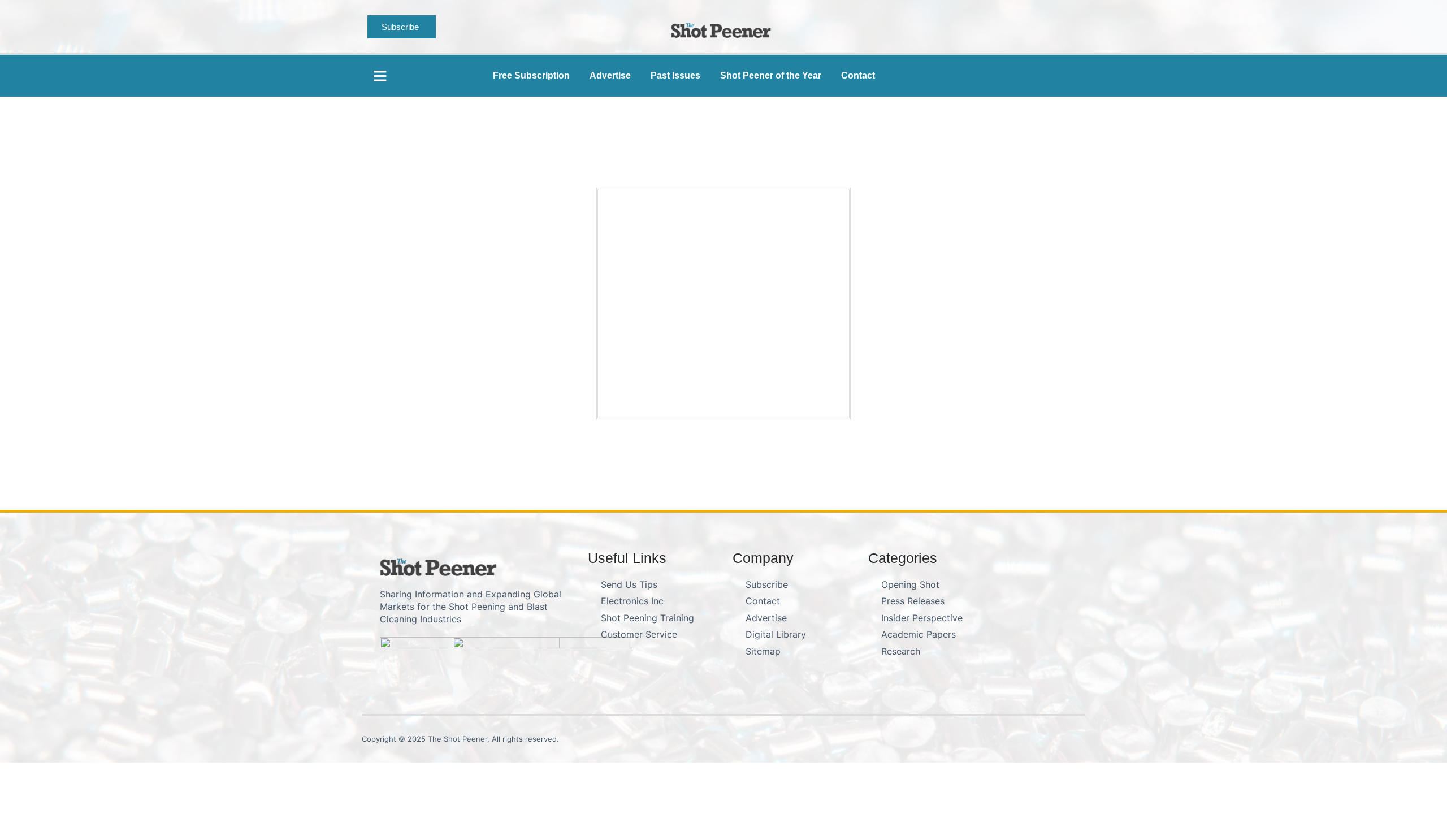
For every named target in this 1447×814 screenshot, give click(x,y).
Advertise (610, 75)
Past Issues (675, 75)
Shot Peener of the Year (770, 75)
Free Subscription (531, 75)
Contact (858, 75)
